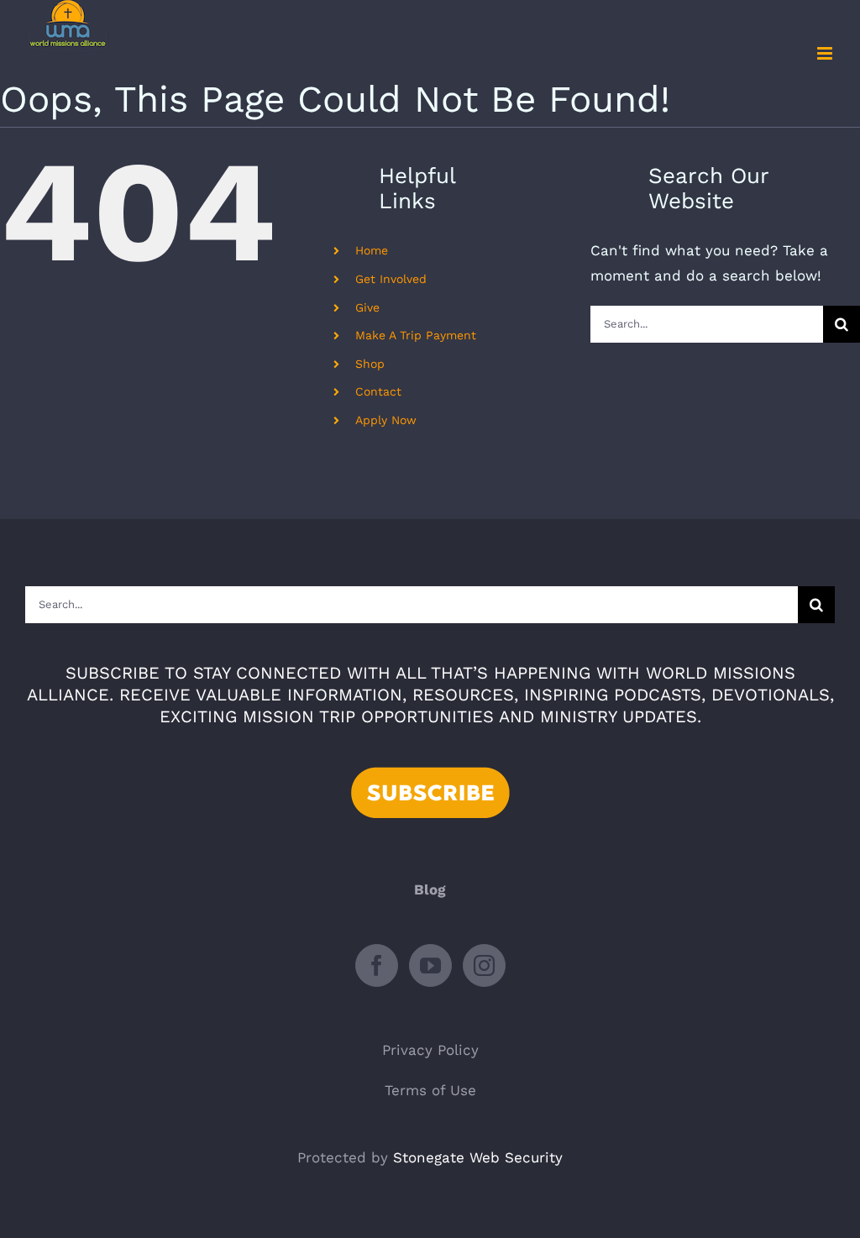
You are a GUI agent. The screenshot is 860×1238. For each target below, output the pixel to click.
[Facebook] (376, 965)
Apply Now (386, 420)
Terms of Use (430, 1090)
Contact (378, 391)
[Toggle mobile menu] (826, 53)
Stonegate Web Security (478, 1157)
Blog (430, 889)
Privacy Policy (430, 1049)
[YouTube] (430, 965)
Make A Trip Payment (415, 335)
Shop (370, 363)
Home (371, 250)
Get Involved (391, 279)
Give (367, 307)
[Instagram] (484, 965)
